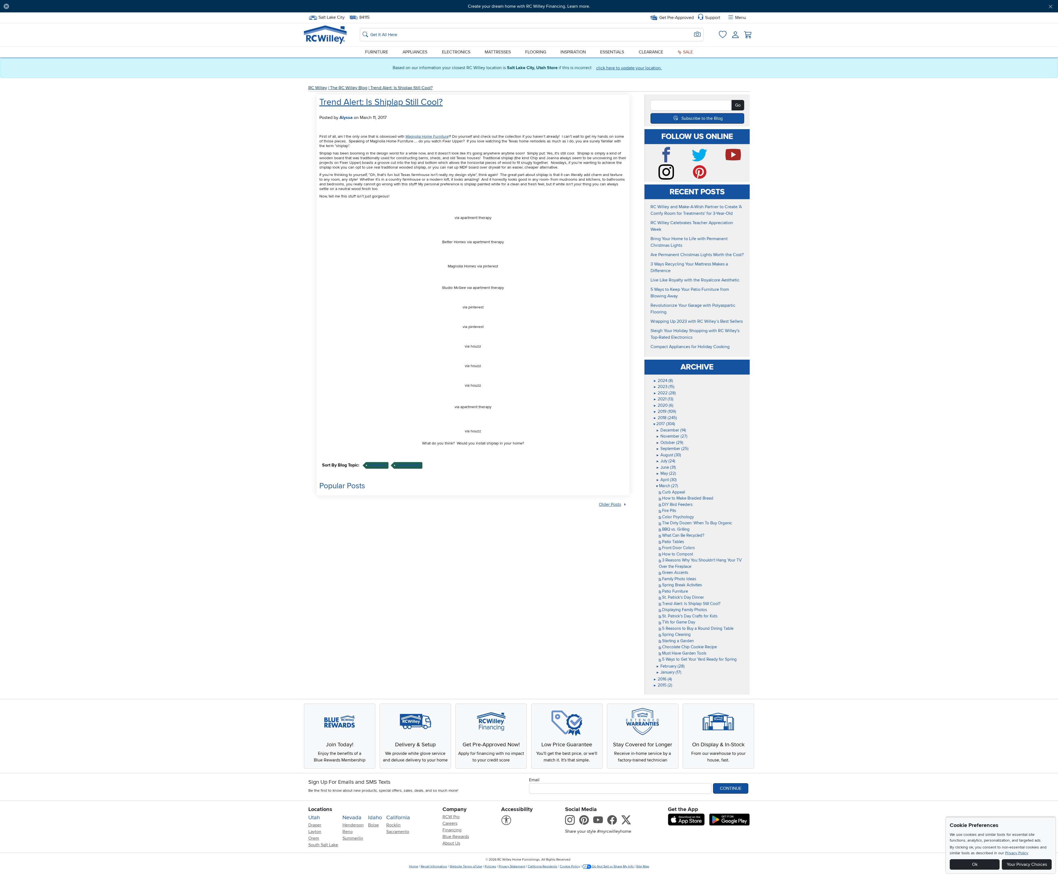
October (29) (669, 442)
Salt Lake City (331, 16)
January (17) (668, 672)
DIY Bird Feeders (677, 504)
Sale (687, 52)
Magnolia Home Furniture (427, 136)
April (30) (666, 479)
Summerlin (352, 838)
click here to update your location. (629, 68)
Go (738, 105)
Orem (313, 838)
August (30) (668, 454)
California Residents (542, 866)
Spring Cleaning (676, 634)
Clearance (651, 52)
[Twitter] (701, 160)
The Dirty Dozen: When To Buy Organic (696, 522)
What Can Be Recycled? (682, 535)
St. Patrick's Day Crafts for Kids (689, 616)
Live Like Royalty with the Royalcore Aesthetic (695, 280)
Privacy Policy (1016, 853)
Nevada (351, 817)
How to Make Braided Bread (687, 498)
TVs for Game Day (678, 622)
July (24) (665, 461)
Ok (975, 864)
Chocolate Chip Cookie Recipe (689, 646)
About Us (451, 843)
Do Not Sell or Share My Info (613, 866)
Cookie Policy (570, 866)
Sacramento (397, 831)
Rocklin (393, 825)
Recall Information (434, 866)
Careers (449, 823)
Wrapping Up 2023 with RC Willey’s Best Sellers (697, 321)
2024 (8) (663, 380)
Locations (320, 809)
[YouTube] (734, 160)
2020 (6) (663, 405)
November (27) (671, 436)
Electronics (456, 52)
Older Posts (610, 504)
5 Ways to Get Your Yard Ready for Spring (699, 659)
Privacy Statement (512, 866)
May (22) (666, 473)
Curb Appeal (673, 492)
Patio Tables (672, 541)
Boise (373, 825)
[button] (93, 6)
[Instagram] (667, 177)
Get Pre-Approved (676, 17)
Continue (730, 788)
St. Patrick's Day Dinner (682, 597)
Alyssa (346, 117)
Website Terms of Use (466, 866)
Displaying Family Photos (684, 609)
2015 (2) (662, 685)
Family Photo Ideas (678, 578)
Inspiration (573, 52)
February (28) (670, 666)
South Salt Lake (323, 845)
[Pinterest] (701, 177)
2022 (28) (664, 392)
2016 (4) (662, 679)
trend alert (377, 465)
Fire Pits (668, 510)
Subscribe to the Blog (702, 118)
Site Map (642, 866)
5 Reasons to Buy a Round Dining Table (697, 628)
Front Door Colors (678, 547)
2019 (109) (664, 411)
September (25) (672, 448)
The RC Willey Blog (348, 88)
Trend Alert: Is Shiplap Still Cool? (401, 88)
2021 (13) (663, 399)
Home (413, 866)
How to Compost (677, 554)
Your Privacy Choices (1027, 864)
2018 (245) (665, 417)
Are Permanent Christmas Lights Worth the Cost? (697, 254)
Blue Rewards (455, 836)
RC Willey (317, 88)
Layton (314, 831)
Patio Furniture (674, 591)
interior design (408, 465)
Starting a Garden (677, 640)
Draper (314, 825)
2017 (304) (664, 423)
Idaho (375, 817)
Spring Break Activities (681, 584)
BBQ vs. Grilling (675, 529)
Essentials (612, 52)
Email (534, 780)
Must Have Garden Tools (683, 653)
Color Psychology (677, 516)
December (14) (671, 430)
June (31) (666, 467)
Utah (314, 817)
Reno (347, 831)
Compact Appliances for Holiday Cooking (690, 346)
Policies (490, 866)
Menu (740, 17)
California (398, 817)
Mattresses (498, 52)
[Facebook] (667, 160)
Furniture (376, 52)
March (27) (667, 485)
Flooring (535, 52)
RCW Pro (451, 817)
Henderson (353, 825)
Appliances (415, 52)
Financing (451, 830)
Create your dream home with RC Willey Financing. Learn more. (529, 6)
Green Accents (674, 572)
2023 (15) (663, 386)
